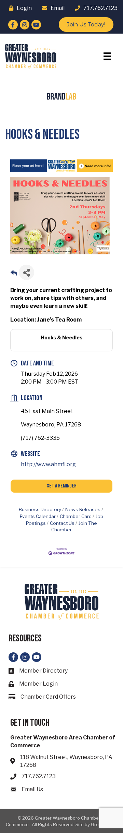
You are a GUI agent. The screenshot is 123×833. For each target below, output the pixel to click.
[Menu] (107, 56)
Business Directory (40, 509)
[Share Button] (26, 272)
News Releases (82, 509)
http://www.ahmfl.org (48, 464)
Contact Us (62, 523)
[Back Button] (14, 274)
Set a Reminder (62, 486)
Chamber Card (76, 516)
